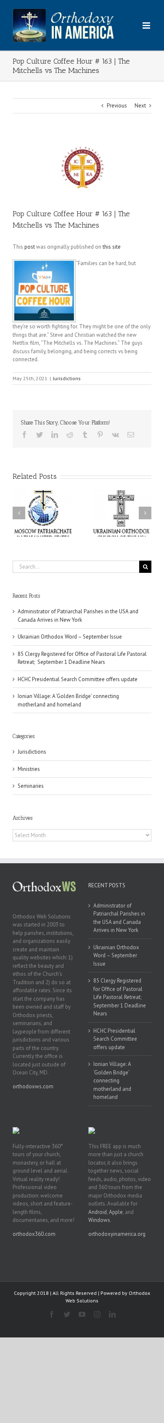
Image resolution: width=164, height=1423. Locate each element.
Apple (116, 1212)
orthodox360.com (34, 1234)
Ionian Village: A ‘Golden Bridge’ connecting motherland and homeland (112, 1081)
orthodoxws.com (33, 1086)
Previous (117, 105)
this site (112, 246)
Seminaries (31, 785)
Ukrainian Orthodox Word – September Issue (70, 636)
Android (97, 1212)
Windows (99, 1220)
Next (140, 105)
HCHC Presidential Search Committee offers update (78, 679)
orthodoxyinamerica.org (116, 1234)
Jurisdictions (67, 378)
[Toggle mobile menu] (147, 25)
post (29, 246)
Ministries (29, 769)
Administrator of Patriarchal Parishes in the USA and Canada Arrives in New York (119, 918)
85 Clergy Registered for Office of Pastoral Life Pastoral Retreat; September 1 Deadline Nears (119, 997)
